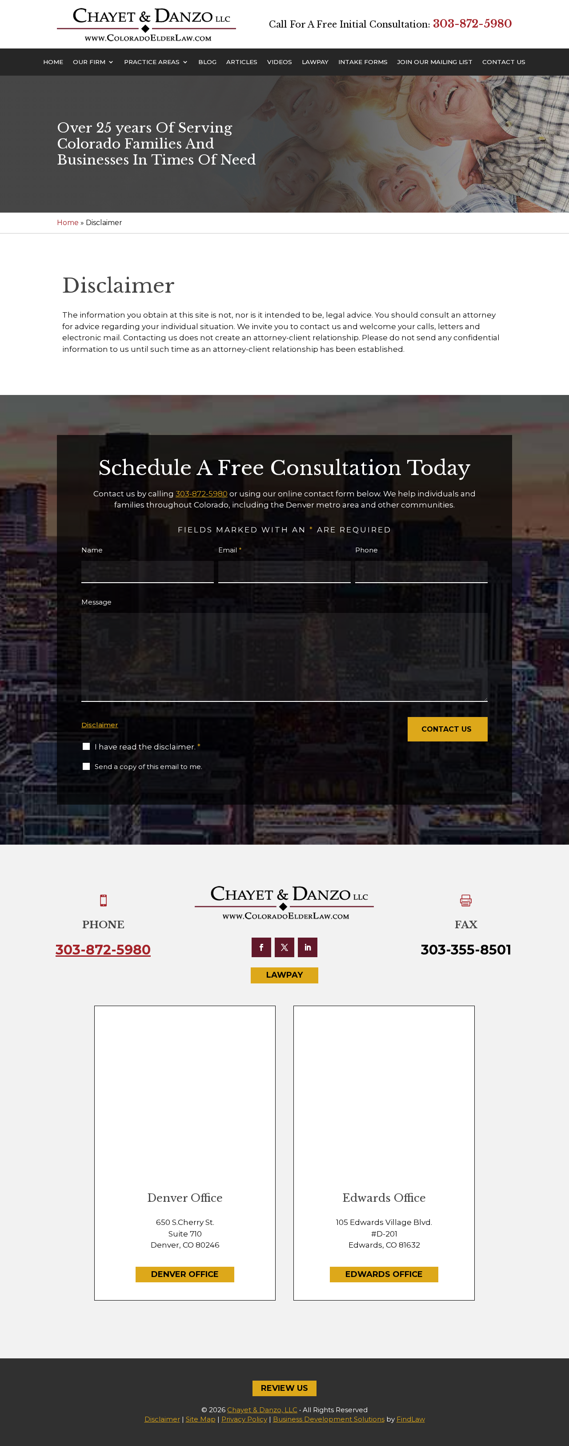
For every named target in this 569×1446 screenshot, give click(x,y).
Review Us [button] (284, 1388)
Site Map (201, 1419)
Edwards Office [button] (384, 1274)
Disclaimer (99, 725)
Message (96, 602)
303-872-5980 (472, 23)
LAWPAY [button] (284, 975)
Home (53, 62)
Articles (241, 62)
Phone (366, 550)
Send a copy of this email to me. (148, 766)
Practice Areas (152, 62)
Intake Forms (363, 62)
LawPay (315, 62)
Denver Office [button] (185, 1274)
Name (92, 550)
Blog (207, 62)
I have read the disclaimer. (147, 746)
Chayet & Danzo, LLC (262, 1410)
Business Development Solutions (329, 1419)
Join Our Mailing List (435, 62)
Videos (279, 62)
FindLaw (411, 1419)
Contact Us (503, 62)
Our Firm (89, 62)
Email (230, 550)
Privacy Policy (244, 1419)
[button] (560, 1381)
